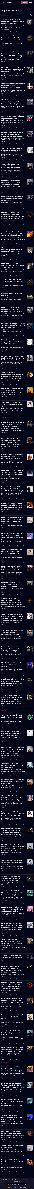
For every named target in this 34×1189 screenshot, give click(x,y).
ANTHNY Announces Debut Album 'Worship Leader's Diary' (12, 281)
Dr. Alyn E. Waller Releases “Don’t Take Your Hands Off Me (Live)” (12, 1162)
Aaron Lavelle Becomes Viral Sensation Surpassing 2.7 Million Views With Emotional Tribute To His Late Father (13, 234)
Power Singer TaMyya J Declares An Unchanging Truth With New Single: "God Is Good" (13, 326)
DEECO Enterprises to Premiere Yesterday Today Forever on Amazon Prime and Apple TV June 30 (12, 424)
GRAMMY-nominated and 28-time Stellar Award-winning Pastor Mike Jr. (13, 393)
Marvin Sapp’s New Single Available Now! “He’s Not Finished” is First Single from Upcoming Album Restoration (12, 102)
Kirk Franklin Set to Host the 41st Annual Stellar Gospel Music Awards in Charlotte (11, 665)
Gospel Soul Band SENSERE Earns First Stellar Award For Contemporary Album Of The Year (12, 123)
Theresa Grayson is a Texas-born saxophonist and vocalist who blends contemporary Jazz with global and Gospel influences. (11, 738)
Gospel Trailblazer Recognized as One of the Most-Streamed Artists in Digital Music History (12, 1136)
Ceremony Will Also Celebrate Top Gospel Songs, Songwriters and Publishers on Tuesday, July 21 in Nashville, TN (11, 477)
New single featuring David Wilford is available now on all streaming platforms (13, 770)
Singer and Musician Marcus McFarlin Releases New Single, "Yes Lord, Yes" (12, 862)
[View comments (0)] (10, 32)
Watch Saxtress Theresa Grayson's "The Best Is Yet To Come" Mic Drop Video (11, 342)
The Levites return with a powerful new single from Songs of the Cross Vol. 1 (12, 637)
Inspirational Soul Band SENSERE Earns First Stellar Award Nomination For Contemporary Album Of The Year (11, 440)
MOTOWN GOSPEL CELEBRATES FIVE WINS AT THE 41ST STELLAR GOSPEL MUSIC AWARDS (13, 86)
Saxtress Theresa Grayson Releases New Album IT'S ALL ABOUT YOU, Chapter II (11, 733)
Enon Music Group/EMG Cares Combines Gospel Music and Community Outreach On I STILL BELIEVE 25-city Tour (12, 830)
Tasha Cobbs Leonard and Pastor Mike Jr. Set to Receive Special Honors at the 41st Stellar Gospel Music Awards (13, 374)
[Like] (2, 48)
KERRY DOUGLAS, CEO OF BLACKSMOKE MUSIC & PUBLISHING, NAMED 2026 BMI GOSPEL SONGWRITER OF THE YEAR (12, 310)
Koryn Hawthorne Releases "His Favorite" (12, 295)
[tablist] (9, 15)
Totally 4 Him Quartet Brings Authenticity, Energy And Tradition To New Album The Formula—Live (11, 150)
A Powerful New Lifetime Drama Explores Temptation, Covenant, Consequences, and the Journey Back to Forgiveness (12, 989)
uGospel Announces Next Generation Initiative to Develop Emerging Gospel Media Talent (13, 214)
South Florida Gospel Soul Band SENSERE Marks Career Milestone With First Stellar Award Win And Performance (12, 118)
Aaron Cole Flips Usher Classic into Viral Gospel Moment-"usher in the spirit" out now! (12, 1033)
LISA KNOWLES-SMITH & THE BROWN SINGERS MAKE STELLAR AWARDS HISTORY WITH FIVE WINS (12, 134)
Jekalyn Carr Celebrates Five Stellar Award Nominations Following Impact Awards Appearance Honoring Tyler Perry (11, 568)
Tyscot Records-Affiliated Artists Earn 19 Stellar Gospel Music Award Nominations (12, 697)
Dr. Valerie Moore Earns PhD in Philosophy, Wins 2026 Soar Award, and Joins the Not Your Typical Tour (12, 1001)
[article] (17, 26)
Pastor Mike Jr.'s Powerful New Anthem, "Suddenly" (12, 389)
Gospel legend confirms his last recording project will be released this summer (12, 686)
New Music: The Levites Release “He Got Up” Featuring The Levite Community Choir (12, 633)
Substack (10, 1187)
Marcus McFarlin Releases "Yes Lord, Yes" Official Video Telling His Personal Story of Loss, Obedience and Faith (12, 358)
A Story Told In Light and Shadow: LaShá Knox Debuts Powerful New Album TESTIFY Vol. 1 (12, 600)
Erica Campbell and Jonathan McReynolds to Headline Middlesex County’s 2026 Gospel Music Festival (12, 536)
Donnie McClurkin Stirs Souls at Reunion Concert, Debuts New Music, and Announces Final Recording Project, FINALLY (12, 681)
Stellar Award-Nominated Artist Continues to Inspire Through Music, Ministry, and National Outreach (11, 1166)
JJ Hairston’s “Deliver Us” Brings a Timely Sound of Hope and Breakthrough (12, 765)
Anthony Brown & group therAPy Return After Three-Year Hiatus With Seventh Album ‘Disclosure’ (11, 38)
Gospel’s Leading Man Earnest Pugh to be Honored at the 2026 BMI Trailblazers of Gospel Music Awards (12, 457)
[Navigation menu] (3, 2)
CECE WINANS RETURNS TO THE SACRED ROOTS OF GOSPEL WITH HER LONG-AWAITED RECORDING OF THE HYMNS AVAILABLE (12, 552)
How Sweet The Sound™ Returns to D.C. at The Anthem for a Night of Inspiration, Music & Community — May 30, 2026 (12, 1074)
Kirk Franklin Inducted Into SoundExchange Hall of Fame (11, 1132)
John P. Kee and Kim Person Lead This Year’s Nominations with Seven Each (12, 670)
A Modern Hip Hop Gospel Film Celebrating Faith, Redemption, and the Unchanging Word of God (12, 429)
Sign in (30, 2)
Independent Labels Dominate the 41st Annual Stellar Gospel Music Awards (12, 198)
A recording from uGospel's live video (12, 883)
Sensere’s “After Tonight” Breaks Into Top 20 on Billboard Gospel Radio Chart (12, 1117)
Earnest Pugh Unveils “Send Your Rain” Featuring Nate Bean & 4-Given (12, 1101)
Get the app (23, 1184)
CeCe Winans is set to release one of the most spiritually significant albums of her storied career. (13, 556)
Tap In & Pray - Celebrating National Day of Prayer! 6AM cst (12, 956)
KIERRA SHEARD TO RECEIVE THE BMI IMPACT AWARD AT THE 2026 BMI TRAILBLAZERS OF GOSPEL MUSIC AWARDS (12, 473)
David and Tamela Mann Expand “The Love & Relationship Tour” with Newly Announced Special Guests (12, 1085)
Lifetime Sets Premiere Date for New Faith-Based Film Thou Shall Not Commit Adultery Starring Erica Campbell (12, 984)
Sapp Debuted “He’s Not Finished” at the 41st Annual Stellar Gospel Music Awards (13, 107)
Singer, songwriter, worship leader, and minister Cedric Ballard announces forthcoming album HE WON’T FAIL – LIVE (12, 653)
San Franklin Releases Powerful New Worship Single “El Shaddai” (12, 1017)
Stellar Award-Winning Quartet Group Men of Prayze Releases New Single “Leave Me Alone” (12, 616)
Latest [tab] (4, 15)
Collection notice (17, 1181)
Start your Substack (14, 1184)
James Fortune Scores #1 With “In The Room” (12, 1147)
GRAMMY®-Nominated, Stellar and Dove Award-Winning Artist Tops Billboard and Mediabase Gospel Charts (13, 1150)
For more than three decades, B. (10, 509)
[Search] (31, 15)
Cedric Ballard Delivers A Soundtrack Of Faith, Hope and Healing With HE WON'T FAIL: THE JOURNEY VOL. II (12, 166)
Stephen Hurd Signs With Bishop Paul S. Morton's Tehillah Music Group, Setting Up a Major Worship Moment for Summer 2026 (13, 941)
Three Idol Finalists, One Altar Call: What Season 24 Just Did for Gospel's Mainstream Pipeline (13, 798)
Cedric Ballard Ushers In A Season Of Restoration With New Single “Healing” (11, 649)
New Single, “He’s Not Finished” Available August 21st (13, 254)
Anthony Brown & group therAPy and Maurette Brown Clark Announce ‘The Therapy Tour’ (12, 54)
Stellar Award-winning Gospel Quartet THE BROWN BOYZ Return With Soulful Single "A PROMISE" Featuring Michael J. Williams (12, 520)
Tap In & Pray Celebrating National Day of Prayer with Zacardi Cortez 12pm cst (11, 878)
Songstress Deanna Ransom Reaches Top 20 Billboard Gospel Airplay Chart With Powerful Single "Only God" (13, 846)
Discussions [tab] (14, 15)
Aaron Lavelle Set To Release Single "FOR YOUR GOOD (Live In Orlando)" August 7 (13, 238)
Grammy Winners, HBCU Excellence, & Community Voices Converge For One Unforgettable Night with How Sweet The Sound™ (13, 1069)
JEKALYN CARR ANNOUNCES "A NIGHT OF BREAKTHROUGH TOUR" (12, 404)
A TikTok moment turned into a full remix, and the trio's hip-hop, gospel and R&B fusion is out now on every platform (13, 187)
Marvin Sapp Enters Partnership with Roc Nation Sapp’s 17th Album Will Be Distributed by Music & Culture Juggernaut (12, 250)
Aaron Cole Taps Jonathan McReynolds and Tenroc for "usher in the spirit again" (11, 182)
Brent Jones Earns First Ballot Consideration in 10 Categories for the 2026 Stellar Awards (12, 1049)
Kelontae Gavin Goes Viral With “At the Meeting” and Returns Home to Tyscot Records (12, 749)
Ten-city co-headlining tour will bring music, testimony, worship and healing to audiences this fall (13, 58)
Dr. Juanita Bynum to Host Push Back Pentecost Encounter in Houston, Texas (12, 782)
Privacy (27, 1179)
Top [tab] (8, 15)
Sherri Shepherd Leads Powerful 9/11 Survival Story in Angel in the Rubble (13, 70)
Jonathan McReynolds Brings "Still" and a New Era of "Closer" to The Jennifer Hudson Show (12, 909)
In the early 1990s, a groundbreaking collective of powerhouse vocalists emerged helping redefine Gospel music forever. (12, 722)
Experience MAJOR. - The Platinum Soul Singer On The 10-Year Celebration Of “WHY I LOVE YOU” (12, 814)
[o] (29, 878)
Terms (31, 1179)
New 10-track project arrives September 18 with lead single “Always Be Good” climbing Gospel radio (12, 42)
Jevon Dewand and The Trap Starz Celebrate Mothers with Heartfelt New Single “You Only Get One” (12, 893)
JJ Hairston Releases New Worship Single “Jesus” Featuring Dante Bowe (10, 584)
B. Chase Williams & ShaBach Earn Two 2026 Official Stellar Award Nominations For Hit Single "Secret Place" (12, 505)
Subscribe (24, 2)
